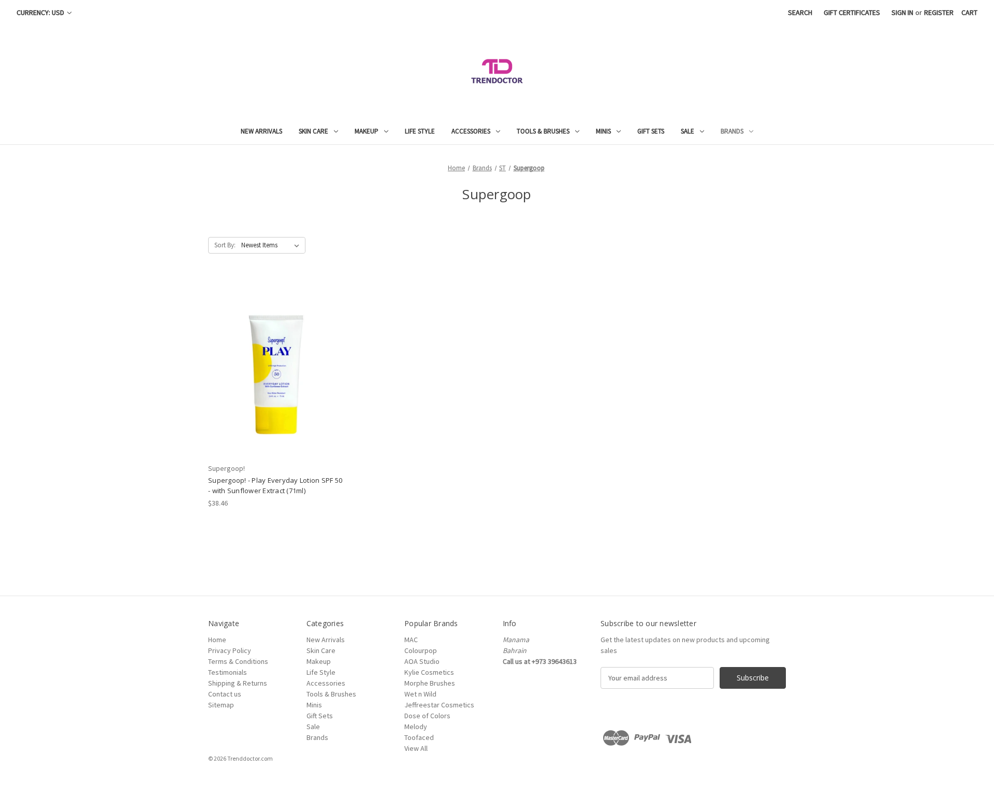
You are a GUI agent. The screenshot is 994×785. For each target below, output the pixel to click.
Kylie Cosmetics (429, 672)
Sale (687, 131)
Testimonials (227, 672)
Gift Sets (650, 131)
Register (939, 12)
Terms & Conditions (238, 661)
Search (800, 12)
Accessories (470, 131)
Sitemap (221, 704)
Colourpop (420, 650)
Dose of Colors (427, 715)
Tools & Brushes (543, 131)
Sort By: (225, 245)
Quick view (276, 359)
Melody (415, 726)
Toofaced (419, 737)
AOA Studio (422, 661)
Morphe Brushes (429, 683)
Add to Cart (276, 377)
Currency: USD (41, 12)
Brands (732, 131)
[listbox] (272, 245)
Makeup (366, 131)
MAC (411, 639)
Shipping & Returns (237, 683)
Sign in (902, 12)
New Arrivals (261, 131)
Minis (603, 131)
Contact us (224, 694)
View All (416, 748)
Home (217, 639)
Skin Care (313, 131)
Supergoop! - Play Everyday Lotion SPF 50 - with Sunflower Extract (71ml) (275, 485)
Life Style (420, 131)
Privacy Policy (229, 650)
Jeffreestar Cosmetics (439, 704)
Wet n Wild (420, 694)
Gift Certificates (852, 12)
